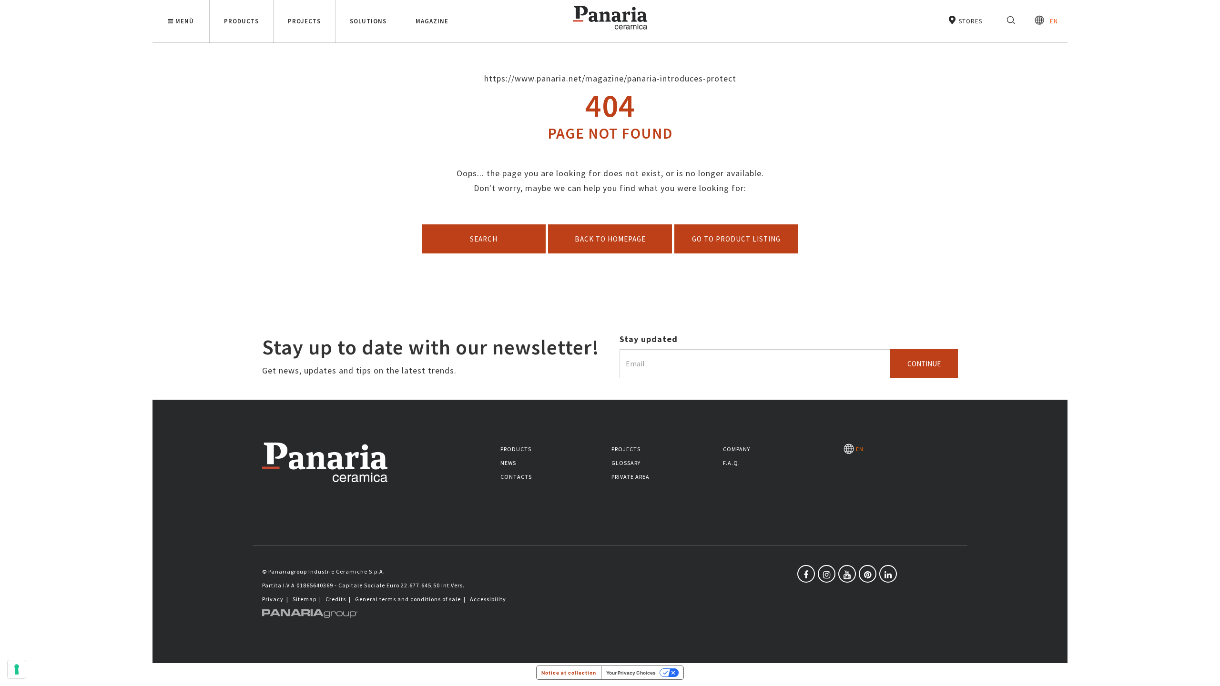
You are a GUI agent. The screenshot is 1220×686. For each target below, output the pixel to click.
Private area (630, 476)
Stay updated (649, 338)
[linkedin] (888, 574)
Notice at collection (568, 673)
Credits (335, 599)
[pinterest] (867, 574)
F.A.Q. (731, 462)
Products (515, 449)
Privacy (273, 599)
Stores (969, 21)
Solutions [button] (368, 21)
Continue (924, 363)
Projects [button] (304, 21)
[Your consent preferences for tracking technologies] (17, 669)
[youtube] (847, 574)
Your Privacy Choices (631, 673)
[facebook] (806, 574)
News (508, 462)
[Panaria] (610, 31)
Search (484, 238)
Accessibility (488, 599)
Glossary (625, 462)
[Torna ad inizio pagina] (1205, 671)
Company (736, 449)
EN (1051, 21)
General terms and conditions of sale (408, 599)
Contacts (516, 476)
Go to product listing (736, 238)
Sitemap (304, 599)
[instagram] (826, 574)
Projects (625, 449)
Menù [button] (184, 21)
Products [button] (241, 21)
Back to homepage (610, 238)
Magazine (432, 21)
